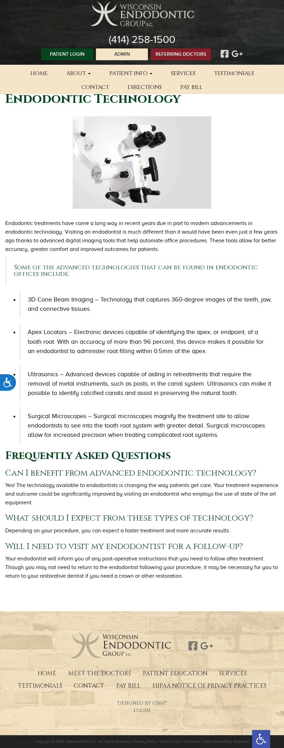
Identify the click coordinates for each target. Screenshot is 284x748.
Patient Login (67, 54)
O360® (159, 703)
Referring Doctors (181, 54)
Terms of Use (170, 741)
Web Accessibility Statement (227, 741)
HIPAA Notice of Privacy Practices (209, 686)
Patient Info (129, 73)
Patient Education (175, 673)
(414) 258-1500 (142, 39)
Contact (95, 87)
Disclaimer (192, 741)
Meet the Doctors (99, 673)
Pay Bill (191, 87)
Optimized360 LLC (81, 741)
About (76, 73)
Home (39, 73)
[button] (261, 739)
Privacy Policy (145, 741)
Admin (122, 54)
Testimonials (234, 73)
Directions (145, 87)
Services (183, 73)
